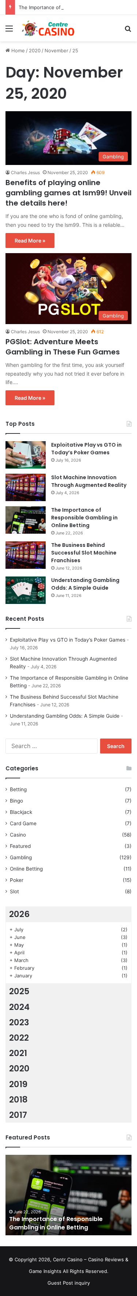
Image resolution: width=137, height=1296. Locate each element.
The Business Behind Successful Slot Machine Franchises (84, 552)
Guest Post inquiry (68, 1283)
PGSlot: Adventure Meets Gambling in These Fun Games (62, 347)
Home (17, 50)
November (56, 50)
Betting (18, 789)
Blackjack (21, 812)
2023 (19, 1022)
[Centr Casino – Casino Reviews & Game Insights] (47, 28)
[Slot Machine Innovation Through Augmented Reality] (25, 487)
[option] (68, 1195)
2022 (19, 1038)
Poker (16, 880)
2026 (19, 914)
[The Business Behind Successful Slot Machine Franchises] (25, 555)
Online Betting (26, 869)
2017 (18, 1115)
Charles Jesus (25, 172)
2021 (18, 1053)
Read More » (30, 240)
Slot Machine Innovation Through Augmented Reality (88, 481)
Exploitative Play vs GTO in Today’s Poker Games (86, 448)
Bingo (16, 801)
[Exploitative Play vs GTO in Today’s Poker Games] (25, 455)
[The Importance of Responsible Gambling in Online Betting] (25, 520)
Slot (14, 891)
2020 (35, 50)
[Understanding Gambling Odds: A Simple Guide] (25, 590)
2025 (19, 991)
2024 (19, 1007)
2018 (18, 1099)
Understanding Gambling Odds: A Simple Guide (85, 583)
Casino (18, 835)
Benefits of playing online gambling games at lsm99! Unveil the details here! (68, 192)
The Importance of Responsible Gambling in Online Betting (84, 517)
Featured (20, 846)
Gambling (21, 857)
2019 (18, 1084)
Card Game (23, 823)
